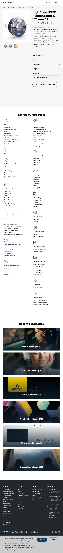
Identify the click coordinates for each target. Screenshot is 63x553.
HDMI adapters (8, 194)
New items (6, 524)
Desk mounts (7, 268)
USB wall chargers (9, 167)
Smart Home (6, 512)
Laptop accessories (38, 140)
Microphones (7, 148)
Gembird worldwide (23, 495)
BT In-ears (36, 165)
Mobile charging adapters (40, 304)
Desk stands (7, 274)
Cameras (36, 219)
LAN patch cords (8, 218)
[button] (28, 26)
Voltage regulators (38, 272)
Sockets (35, 221)
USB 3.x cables (8, 210)
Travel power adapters (39, 129)
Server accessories (38, 251)
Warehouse (21, 500)
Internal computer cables (11, 230)
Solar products (37, 287)
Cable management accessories (13, 234)
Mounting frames (38, 236)
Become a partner (37, 498)
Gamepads (36, 177)
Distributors (21, 508)
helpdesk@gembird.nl (55, 496)
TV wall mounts (8, 247)
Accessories (6, 503)
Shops (19, 504)
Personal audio (7, 505)
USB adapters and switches (11, 216)
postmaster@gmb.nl (54, 507)
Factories (20, 502)
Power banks (7, 173)
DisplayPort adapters (10, 200)
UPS (34, 268)
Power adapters (37, 136)
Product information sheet (46, 84)
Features (35, 51)
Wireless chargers (9, 169)
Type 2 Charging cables (40, 300)
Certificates (36, 64)
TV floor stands (8, 249)
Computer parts (7, 514)
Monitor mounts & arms (8, 500)
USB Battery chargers (39, 134)
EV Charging (6, 522)
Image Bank (36, 69)
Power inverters (37, 274)
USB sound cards (8, 150)
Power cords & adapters (11, 228)
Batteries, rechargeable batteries (42, 132)
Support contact (37, 493)
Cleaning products (38, 127)
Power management (39, 264)
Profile (19, 489)
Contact (20, 498)
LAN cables (7, 222)
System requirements (39, 60)
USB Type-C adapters (10, 214)
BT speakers (36, 163)
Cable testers (8, 232)
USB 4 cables (7, 212)
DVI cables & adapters (10, 202)
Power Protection (8, 518)
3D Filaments (20, 7)
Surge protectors (38, 266)
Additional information (40, 78)
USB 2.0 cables (8, 208)
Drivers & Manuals (37, 489)
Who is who (21, 493)
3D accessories (37, 204)
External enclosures (9, 144)
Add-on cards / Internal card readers (43, 142)
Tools (34, 138)
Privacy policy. (11, 550)
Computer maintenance (40, 144)
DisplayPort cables (9, 198)
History (20, 491)
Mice (5, 132)
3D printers (36, 202)
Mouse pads (7, 134)
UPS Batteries (37, 270)
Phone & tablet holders (10, 177)
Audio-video (7, 206)
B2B (33, 500)
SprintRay (36, 207)
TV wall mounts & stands (8, 496)
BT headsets (36, 161)
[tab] (46, 51)
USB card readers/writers (11, 140)
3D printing (11, 7)
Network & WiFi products (11, 136)
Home (4, 7)
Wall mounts (7, 270)
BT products (7, 154)
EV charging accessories (40, 302)
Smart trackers (8, 175)
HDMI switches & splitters (11, 196)
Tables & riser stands (10, 272)
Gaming (5, 507)
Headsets (7, 146)
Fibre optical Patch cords (11, 220)
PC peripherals (7, 489)
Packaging (36, 73)
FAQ (33, 495)
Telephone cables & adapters (12, 226)
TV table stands (8, 253)
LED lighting (36, 146)
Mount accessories (9, 255)
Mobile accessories (8, 491)
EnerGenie (6, 520)
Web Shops (21, 506)
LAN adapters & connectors (12, 224)
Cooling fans (37, 234)
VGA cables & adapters (10, 204)
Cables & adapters (8, 493)
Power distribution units (39, 249)
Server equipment (8, 516)
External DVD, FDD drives (11, 142)
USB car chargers (9, 171)
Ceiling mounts (8, 251)
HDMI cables (7, 192)
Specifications (37, 55)
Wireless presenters (9, 152)
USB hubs (6, 138)
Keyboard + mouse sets (11, 129)
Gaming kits (36, 184)
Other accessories (9, 179)
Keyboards (7, 127)
